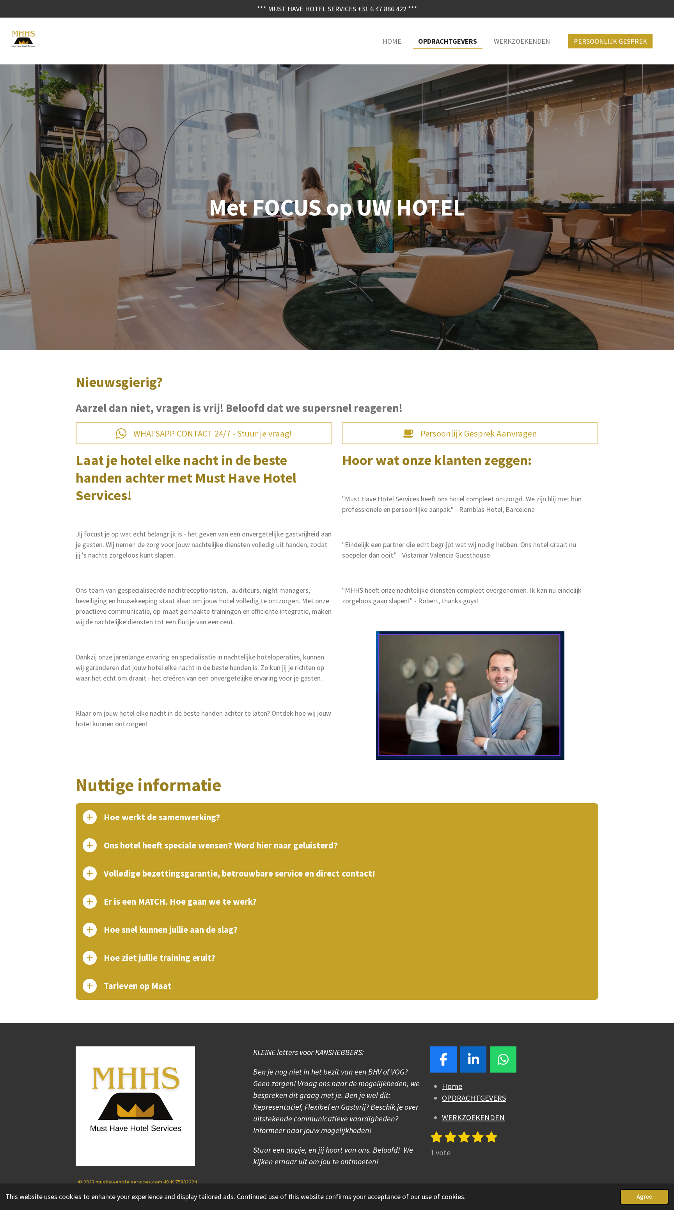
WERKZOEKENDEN (473, 1117)
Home (452, 1086)
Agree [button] (644, 1196)
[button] (591, 638)
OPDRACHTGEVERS (474, 1098)
